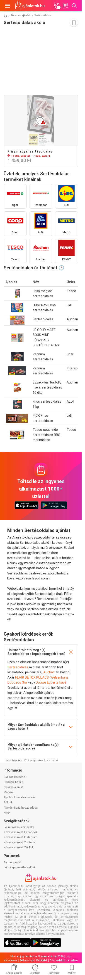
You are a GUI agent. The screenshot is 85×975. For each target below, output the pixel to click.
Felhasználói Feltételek (34, 960)
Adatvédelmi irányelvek (64, 960)
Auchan (49, 672)
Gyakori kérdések (15, 777)
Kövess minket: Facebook (21, 832)
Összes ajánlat (21, 15)
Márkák (8, 792)
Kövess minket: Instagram (20, 837)
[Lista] (65, 5)
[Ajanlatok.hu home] (30, 5)
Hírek (7, 812)
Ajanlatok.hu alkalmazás (19, 797)
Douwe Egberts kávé (51, 682)
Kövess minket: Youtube (19, 842)
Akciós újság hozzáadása (21, 807)
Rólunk (8, 802)
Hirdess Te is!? (13, 782)
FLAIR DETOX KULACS (32, 677)
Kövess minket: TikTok (19, 847)
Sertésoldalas (17, 667)
